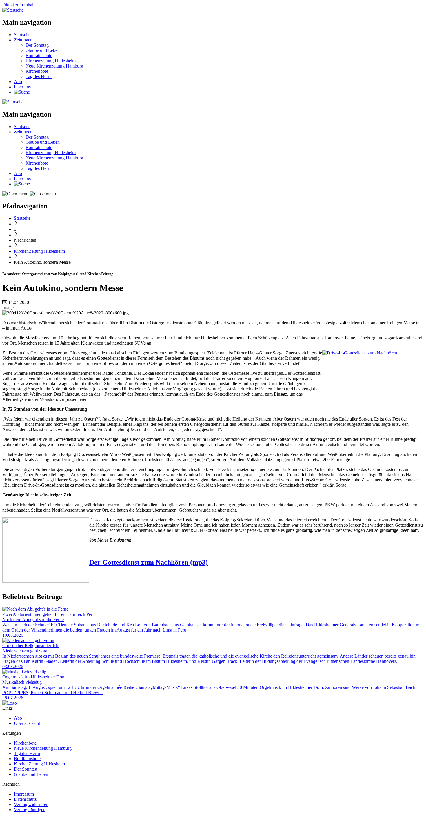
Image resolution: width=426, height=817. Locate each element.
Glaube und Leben (43, 50)
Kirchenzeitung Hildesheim (51, 60)
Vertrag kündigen (29, 809)
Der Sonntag (37, 45)
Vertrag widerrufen (31, 804)
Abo (18, 81)
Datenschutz (25, 799)
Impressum (24, 793)
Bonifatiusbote (39, 55)
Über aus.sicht (27, 723)
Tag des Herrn (39, 76)
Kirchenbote (37, 71)
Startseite (22, 34)
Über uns (22, 86)
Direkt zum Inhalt (18, 4)
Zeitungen (23, 39)
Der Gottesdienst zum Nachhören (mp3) (148, 562)
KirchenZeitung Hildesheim (39, 251)
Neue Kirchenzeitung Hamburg (54, 65)
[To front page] (9, 702)
